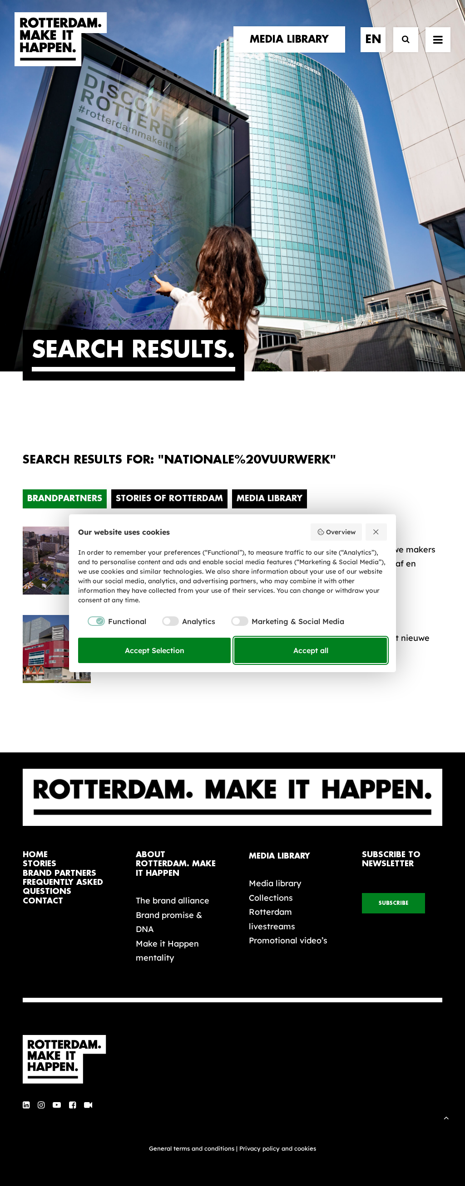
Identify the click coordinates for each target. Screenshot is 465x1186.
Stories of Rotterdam (169, 498)
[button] (26, 1105)
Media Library (269, 498)
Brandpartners (64, 498)
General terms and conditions (191, 1148)
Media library (275, 883)
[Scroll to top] (446, 1117)
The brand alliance (172, 900)
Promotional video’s (288, 940)
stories (39, 864)
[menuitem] (292, 39)
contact (43, 901)
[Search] (401, 39)
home (35, 855)
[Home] (69, 1059)
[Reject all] (376, 532)
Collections (271, 898)
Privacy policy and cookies (277, 1148)
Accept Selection (154, 650)
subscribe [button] (393, 903)
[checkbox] (112, 621)
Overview (341, 532)
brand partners (59, 873)
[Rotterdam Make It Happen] (61, 39)
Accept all (310, 650)
